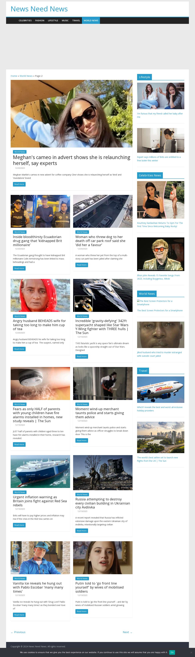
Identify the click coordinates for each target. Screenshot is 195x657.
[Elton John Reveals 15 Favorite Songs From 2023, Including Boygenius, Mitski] (160, 239)
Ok (172, 652)
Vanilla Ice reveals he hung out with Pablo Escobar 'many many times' (38, 587)
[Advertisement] (97, 46)
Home (14, 75)
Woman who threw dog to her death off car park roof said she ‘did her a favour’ (100, 240)
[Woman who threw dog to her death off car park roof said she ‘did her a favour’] (103, 196)
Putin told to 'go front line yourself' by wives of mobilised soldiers (99, 587)
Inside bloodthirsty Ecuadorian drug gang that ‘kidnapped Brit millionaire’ (37, 240)
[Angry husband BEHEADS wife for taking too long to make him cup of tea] (40, 280)
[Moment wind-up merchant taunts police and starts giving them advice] (103, 369)
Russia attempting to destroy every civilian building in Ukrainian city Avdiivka (102, 503)
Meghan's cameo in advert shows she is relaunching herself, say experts (71, 160)
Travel (76, 20)
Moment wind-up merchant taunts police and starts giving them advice (99, 413)
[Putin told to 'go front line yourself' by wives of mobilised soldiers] (103, 543)
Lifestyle (53, 20)
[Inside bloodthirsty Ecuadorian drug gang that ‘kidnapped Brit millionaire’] (40, 196)
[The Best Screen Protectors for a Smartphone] (160, 301)
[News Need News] (14, 20)
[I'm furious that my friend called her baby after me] (160, 84)
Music (65, 20)
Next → (128, 632)
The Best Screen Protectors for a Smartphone (160, 310)
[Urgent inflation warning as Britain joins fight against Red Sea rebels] (40, 457)
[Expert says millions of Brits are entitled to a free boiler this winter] (160, 129)
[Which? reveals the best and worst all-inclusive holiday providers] (160, 378)
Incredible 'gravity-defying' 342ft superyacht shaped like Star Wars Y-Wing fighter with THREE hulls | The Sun (101, 326)
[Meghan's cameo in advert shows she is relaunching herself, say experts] (72, 81)
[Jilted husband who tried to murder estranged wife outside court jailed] (160, 323)
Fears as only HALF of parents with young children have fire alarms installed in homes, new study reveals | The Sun (37, 415)
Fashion (39, 20)
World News (91, 20)
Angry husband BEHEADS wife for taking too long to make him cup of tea (39, 324)
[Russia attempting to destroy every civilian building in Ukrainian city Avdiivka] (103, 457)
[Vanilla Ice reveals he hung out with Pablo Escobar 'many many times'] (40, 543)
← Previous (18, 632)
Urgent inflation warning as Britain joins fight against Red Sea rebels (40, 501)
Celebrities (25, 20)
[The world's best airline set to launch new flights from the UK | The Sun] (160, 423)
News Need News (39, 8)
